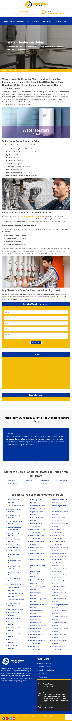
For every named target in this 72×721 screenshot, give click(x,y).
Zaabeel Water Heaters (16, 506)
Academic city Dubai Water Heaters (58, 648)
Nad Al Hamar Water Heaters (15, 641)
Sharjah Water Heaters (62, 482)
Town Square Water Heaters (14, 579)
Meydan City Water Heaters (36, 513)
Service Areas (44, 673)
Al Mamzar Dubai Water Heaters (60, 618)
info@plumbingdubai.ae (56, 13)
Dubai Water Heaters (45, 482)
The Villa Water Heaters (16, 584)
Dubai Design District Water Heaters (59, 507)
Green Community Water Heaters (38, 588)
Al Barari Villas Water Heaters (15, 561)
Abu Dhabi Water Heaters (13, 482)
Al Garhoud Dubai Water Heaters (60, 630)
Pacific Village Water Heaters (14, 629)
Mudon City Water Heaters (14, 647)
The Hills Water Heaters (16, 600)
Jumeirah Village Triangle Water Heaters (38, 531)
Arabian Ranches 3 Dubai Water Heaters (60, 570)
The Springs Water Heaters (14, 516)
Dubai (10, 71)
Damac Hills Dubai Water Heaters (60, 525)
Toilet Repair (46, 21)
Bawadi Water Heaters (59, 553)
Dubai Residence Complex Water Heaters (38, 624)
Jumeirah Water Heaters (38, 580)
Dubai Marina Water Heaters (36, 636)
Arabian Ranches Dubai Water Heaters (59, 582)
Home (6, 21)
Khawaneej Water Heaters (14, 555)
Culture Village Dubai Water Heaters (58, 531)
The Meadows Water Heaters (15, 522)
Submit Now (36, 342)
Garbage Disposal (45, 667)
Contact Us (43, 677)
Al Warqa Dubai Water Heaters (59, 600)
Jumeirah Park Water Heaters (37, 548)
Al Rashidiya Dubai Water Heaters (60, 606)
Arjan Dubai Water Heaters (58, 564)
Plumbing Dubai (49, 716)
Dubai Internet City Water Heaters (36, 648)
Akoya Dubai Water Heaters (14, 540)
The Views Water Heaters (13, 589)
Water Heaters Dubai (21, 71)
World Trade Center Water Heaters (14, 567)
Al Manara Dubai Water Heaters (59, 612)
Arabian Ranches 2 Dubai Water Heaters (60, 576)
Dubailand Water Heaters (35, 594)
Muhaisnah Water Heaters (13, 534)
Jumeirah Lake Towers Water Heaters (37, 554)
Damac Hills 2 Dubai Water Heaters (58, 519)
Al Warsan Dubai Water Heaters (59, 594)
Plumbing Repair (60, 21)
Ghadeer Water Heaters (16, 551)
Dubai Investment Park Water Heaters (37, 642)
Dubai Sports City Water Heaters (38, 606)
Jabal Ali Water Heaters (37, 583)
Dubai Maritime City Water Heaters (36, 630)
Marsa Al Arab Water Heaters (37, 519)
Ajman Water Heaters (29, 482)
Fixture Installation (17, 21)
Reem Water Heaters (15, 618)
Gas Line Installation (46, 670)
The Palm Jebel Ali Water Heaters (16, 595)
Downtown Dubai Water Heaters (60, 513)
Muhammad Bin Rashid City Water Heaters (37, 507)
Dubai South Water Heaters (36, 612)
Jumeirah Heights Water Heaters (38, 566)
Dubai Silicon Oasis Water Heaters (36, 618)
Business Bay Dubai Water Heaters (58, 543)
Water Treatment (33, 21)
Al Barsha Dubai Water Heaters (59, 642)
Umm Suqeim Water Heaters (14, 510)
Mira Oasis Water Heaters (14, 501)
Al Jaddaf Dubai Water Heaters (59, 624)
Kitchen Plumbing (45, 663)
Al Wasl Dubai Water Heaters (58, 588)
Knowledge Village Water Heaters (36, 525)
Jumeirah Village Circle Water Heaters (37, 537)
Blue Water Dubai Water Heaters (60, 548)
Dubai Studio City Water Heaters (38, 600)
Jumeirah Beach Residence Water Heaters (35, 573)
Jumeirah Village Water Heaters (37, 543)
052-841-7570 (48, 686)
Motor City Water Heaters (36, 501)
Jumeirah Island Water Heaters (37, 560)
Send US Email (48, 707)
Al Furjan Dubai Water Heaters (59, 636)
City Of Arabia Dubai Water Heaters (58, 537)
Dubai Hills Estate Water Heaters (60, 501)
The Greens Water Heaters (14, 604)
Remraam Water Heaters (13, 614)
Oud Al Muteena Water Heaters (15, 635)
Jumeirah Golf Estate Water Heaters (14, 528)
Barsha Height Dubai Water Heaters (59, 558)
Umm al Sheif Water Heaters (14, 573)
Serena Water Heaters (15, 609)
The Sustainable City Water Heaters (14, 546)
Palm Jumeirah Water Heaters (15, 623)
